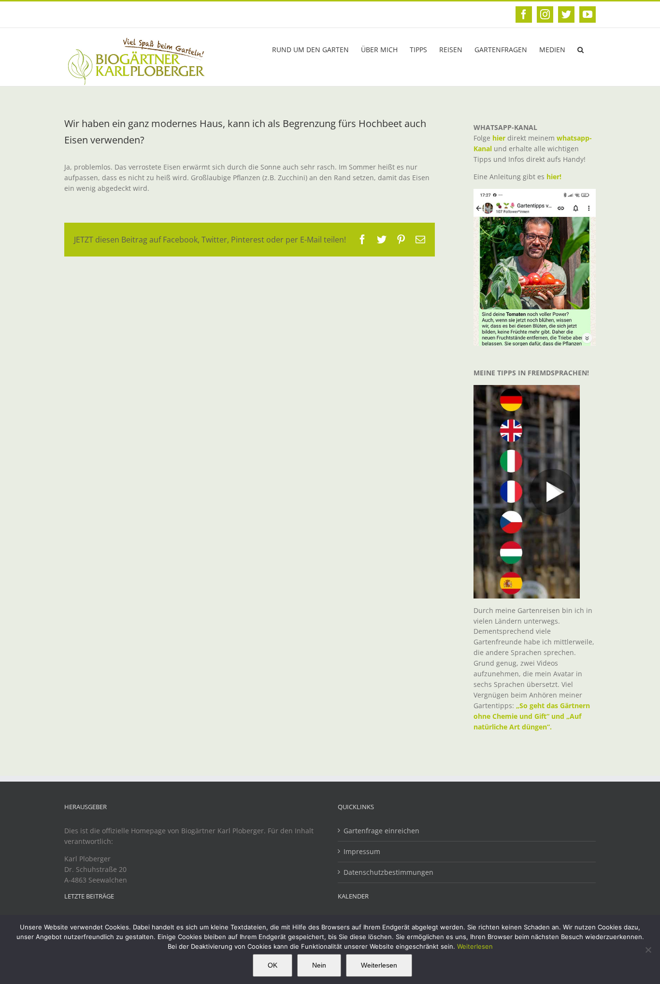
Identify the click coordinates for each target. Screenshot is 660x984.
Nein (319, 965)
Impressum (362, 851)
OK (272, 965)
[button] (580, 49)
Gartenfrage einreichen (381, 830)
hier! (554, 176)
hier (498, 138)
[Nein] (648, 950)
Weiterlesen (475, 946)
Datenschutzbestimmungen (388, 872)
